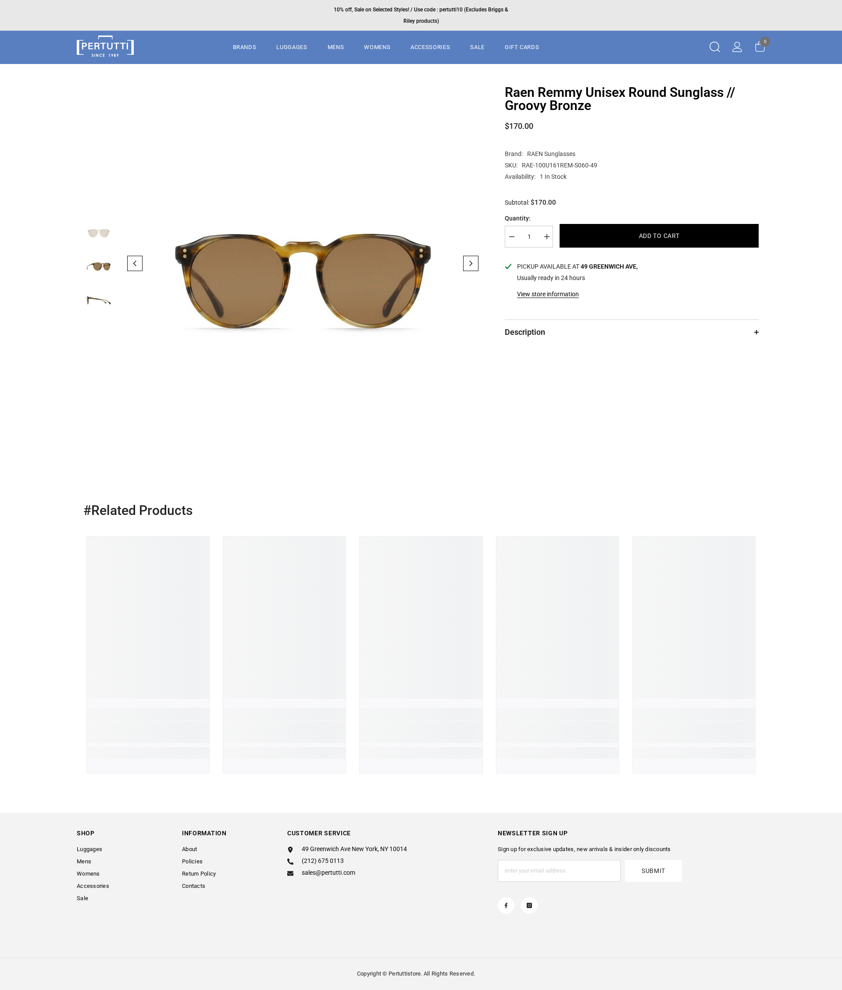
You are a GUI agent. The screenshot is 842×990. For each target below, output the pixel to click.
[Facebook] (506, 905)
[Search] (715, 47)
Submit (653, 870)
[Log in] (737, 47)
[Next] (470, 263)
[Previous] (135, 263)
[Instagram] (529, 905)
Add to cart (659, 235)
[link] (148, 732)
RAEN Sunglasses (551, 153)
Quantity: (518, 218)
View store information (548, 294)
